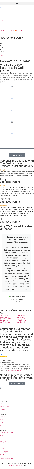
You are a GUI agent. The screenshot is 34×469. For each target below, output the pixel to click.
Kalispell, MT (4, 321)
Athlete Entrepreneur (6, 458)
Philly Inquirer (4, 452)
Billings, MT (21, 315)
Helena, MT (21, 319)
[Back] (2, 34)
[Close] (7, 34)
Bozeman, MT (5, 317)
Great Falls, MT (5, 319)
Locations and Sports (6, 432)
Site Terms (3, 439)
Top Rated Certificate (14, 371)
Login (1, 422)
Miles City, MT (5, 322)
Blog (1, 435)
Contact (2, 416)
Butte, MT (20, 317)
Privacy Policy (4, 442)
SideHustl (3, 455)
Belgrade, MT (4, 315)
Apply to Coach (5, 406)
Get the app (3, 426)
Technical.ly (3, 448)
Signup (2, 419)
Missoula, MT (21, 322)
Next (2, 55)
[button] (17, 3)
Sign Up (2, 20)
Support (2, 409)
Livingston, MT (22, 321)
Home (2, 403)
